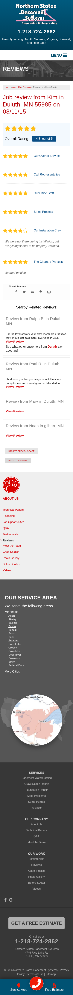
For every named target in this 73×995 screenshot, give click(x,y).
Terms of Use (35, 974)
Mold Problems (36, 795)
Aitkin (11, 615)
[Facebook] (5, 900)
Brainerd (13, 640)
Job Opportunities (13, 522)
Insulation (36, 807)
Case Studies (11, 551)
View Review (15, 341)
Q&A (6, 528)
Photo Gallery (11, 558)
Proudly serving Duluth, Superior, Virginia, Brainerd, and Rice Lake (36, 41)
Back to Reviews (17, 460)
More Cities (12, 671)
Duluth (52, 346)
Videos (7, 570)
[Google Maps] (10, 900)
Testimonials (10, 534)
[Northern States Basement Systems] (37, 984)
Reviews (8, 540)
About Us (11, 498)
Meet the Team (12, 545)
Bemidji (12, 629)
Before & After (11, 564)
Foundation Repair (36, 789)
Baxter (12, 626)
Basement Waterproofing (37, 777)
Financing (9, 515)
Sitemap (51, 974)
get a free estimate (36, 923)
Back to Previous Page (21, 451)
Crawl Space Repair (36, 783)
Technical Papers (13, 509)
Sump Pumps (36, 801)
